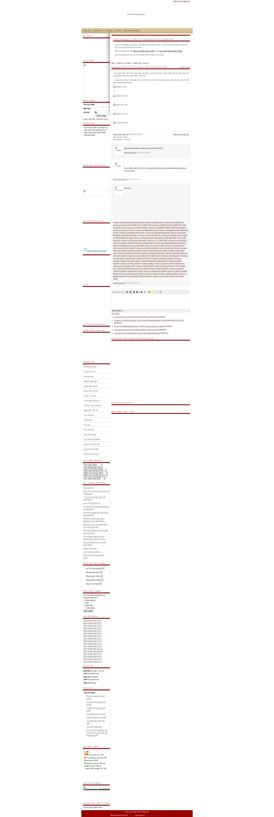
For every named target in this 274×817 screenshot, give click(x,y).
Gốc (113, 63)
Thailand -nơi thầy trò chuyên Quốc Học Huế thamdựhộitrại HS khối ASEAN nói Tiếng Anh (149, 320)
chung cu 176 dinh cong (174, 245)
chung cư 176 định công (154, 245)
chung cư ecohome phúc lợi (129, 253)
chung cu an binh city (121, 225)
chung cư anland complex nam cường (170, 243)
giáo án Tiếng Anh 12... (92, 503)
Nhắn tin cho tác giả (181, 134)
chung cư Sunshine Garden (137, 228)
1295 (85, 680)
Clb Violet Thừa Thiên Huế (154, 815)
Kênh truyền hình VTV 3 (92, 626)
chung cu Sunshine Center (169, 230)
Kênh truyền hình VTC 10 (93, 649)
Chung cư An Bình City (174, 222)
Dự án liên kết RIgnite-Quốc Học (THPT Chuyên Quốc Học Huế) (139, 326)
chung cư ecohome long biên (152, 253)
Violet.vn (131, 815)
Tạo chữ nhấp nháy (94, 727)
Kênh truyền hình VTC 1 (92, 631)
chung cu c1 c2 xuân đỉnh (138, 256)
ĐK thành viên (101, 119)
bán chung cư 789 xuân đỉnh (165, 238)
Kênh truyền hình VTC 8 (92, 644)
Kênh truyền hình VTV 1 (92, 621)
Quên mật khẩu (89, 119)
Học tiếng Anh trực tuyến (95, 714)
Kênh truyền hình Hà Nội (92, 651)
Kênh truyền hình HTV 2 (92, 654)
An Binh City (146, 225)
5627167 (86, 677)
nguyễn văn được (119, 283)
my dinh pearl (154, 256)
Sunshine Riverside (129, 235)
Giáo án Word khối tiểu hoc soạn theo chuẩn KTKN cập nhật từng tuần (97, 733)
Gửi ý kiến (115, 314)
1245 (85, 674)
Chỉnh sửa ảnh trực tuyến (96, 718)
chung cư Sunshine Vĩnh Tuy (124, 230)
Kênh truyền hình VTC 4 (92, 638)
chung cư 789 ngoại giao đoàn (134, 240)
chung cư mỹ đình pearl (123, 222)
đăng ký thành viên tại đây (143, 51)
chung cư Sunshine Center (147, 230)
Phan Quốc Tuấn (119, 134)
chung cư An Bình (159, 225)
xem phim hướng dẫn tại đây (170, 51)
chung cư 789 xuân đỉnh (171, 235)
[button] (127, 292)
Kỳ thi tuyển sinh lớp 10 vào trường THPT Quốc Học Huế (136, 330)
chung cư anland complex (123, 243)
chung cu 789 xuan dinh (143, 238)
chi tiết (101, 671)
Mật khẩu (87, 109)
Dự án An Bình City (174, 225)
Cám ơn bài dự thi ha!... (92, 552)
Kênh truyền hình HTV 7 (92, 659)
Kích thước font (118, 292)
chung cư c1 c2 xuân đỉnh (157, 240)
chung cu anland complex (144, 243)
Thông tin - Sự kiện (123, 63)
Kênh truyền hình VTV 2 (92, 623)
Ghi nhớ (86, 112)
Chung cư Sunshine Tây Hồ (149, 235)
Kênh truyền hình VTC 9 (92, 646)
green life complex (166, 248)
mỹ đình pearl (138, 222)
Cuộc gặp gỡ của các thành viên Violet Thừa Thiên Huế (135, 317)
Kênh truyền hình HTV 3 (92, 656)
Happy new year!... (90, 549)
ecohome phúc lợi (120, 256)
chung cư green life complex (124, 248)
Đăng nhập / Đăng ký (181, 1)
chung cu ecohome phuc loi (176, 253)
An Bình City (135, 225)
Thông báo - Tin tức (140, 63)
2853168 (86, 671)
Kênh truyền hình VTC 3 (92, 636)
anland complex (119, 245)
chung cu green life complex (147, 248)
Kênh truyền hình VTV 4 (92, 628)
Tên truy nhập (88, 105)
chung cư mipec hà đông (131, 251)
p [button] (122, 311)
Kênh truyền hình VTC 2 (92, 633)
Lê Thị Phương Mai (119, 179)
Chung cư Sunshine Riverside (158, 233)
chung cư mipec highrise (152, 251)
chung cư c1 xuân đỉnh (135, 245)
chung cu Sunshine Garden (159, 228)
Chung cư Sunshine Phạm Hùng (132, 233)
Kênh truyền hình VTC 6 (92, 641)
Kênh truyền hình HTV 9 (92, 662)
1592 (85, 683)
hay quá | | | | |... (89, 488)
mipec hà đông (169, 251)
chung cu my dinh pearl (154, 222)
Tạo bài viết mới (184, 67)
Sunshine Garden (178, 228)
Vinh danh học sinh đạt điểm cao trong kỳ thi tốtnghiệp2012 (137, 333)
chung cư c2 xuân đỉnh (177, 240)
